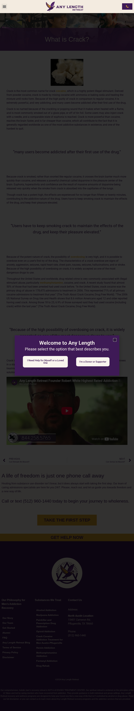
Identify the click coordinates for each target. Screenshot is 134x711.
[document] (67, 355)
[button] (4, 6)
